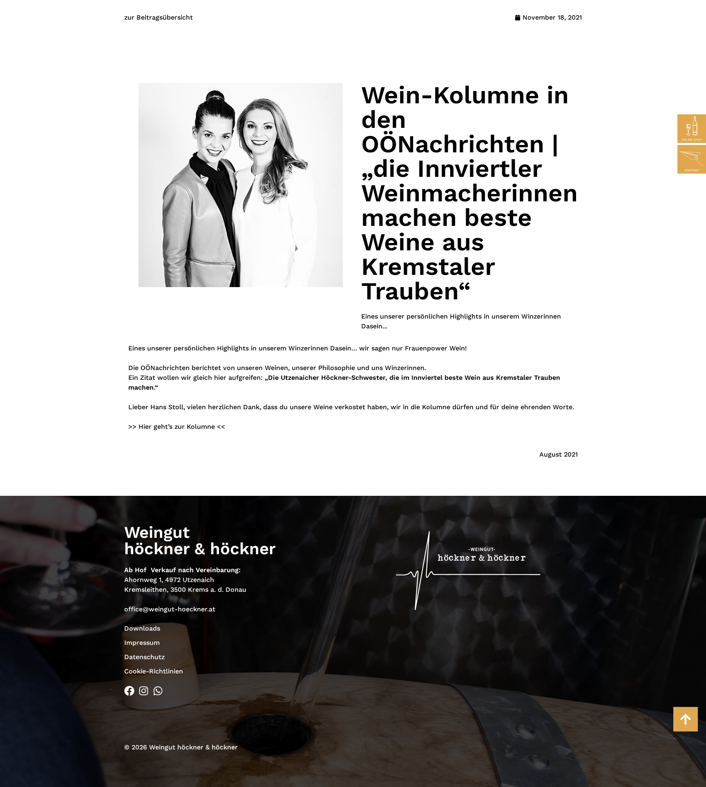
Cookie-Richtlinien (153, 671)
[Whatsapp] (158, 691)
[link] (165, 368)
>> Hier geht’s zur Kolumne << (176, 426)
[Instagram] (144, 691)
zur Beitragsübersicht (158, 17)
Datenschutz (144, 657)
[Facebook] (129, 691)
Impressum (142, 643)
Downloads (142, 628)
